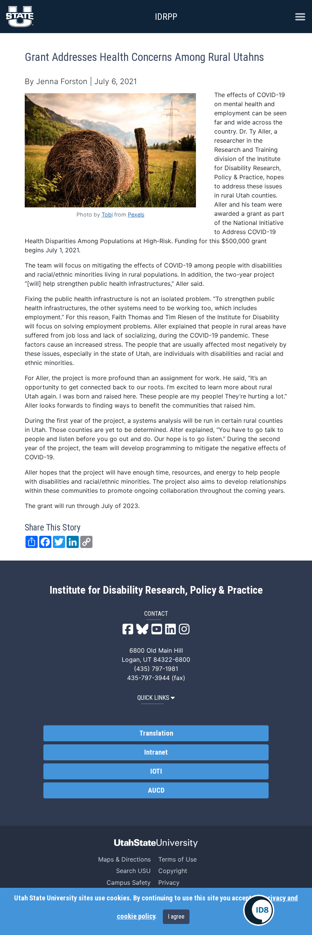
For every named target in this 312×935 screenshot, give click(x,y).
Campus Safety (129, 882)
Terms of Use (177, 859)
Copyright (172, 870)
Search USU (133, 870)
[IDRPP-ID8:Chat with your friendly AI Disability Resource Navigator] (259, 910)
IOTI (156, 771)
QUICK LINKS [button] (153, 697)
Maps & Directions (124, 859)
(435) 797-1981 (156, 668)
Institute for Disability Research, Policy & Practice (156, 590)
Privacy (169, 882)
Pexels (136, 214)
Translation (156, 733)
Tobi (107, 214)
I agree (176, 916)
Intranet (156, 752)
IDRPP (166, 16)
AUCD (156, 790)
